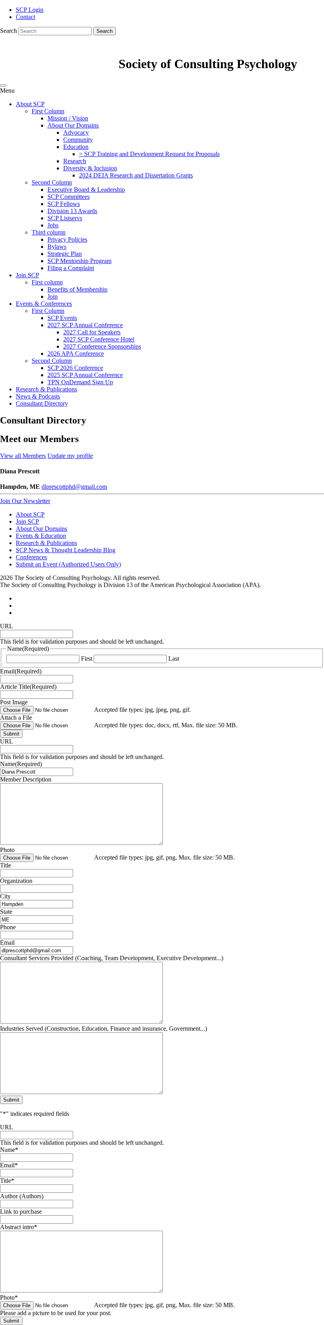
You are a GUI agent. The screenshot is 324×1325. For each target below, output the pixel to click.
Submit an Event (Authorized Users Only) (68, 564)
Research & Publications (46, 389)
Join (52, 296)
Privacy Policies (67, 239)
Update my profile (70, 455)
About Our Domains (73, 125)
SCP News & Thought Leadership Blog (65, 550)
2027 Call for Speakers (92, 332)
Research (74, 161)
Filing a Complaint (70, 268)
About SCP (30, 104)
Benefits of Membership (77, 289)
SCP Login (29, 9)
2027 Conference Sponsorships (102, 346)
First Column (48, 111)
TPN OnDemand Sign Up (80, 382)
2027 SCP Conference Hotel (98, 339)
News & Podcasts (38, 396)
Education (76, 146)
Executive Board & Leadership (86, 189)
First (86, 658)
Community (78, 139)
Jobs (52, 225)
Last (173, 658)
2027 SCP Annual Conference (85, 325)
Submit (11, 734)
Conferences (31, 557)
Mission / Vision (67, 118)
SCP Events (62, 318)
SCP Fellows (63, 203)
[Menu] (3, 85)
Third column (49, 232)
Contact (25, 16)
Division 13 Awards (72, 211)
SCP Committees (68, 196)
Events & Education (41, 535)
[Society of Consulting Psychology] (59, 64)
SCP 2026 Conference (75, 367)
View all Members (23, 455)
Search (8, 30)
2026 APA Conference (75, 353)
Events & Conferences (44, 303)
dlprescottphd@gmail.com (74, 486)
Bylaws (56, 246)
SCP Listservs (64, 218)
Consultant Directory (42, 403)
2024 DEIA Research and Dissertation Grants (136, 175)
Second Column (52, 182)
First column (47, 282)
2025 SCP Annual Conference (85, 375)
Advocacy (76, 132)
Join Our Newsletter (25, 501)
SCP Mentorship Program (79, 260)
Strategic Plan (64, 253)
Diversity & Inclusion (90, 168)
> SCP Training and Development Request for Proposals (149, 154)
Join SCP (27, 275)
